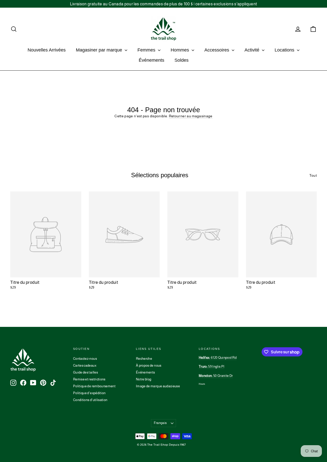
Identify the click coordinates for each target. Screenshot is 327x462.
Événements (151, 60)
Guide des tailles (85, 372)
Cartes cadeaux (84, 365)
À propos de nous (148, 365)
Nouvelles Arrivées (47, 50)
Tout (313, 175)
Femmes (147, 50)
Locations (285, 50)
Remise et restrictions (89, 379)
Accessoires (217, 50)
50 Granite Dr (216, 376)
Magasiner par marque (99, 50)
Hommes (180, 50)
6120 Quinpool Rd (218, 358)
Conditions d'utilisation (90, 400)
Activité (252, 50)
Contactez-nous (85, 359)
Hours (202, 384)
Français (160, 423)
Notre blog (143, 379)
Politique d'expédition (89, 393)
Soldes (181, 60)
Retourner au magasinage (191, 116)
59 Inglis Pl (211, 366)
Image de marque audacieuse (158, 386)
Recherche (144, 359)
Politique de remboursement (94, 386)
